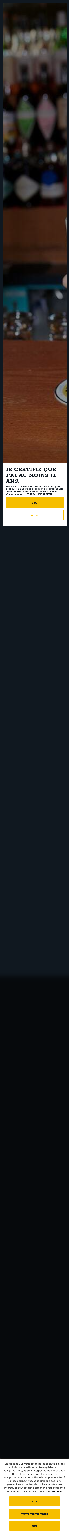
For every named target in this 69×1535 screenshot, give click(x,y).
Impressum (31, 494)
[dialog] (34, 1497)
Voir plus (57, 1491)
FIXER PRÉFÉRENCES (34, 1514)
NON (34, 515)
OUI (35, 502)
